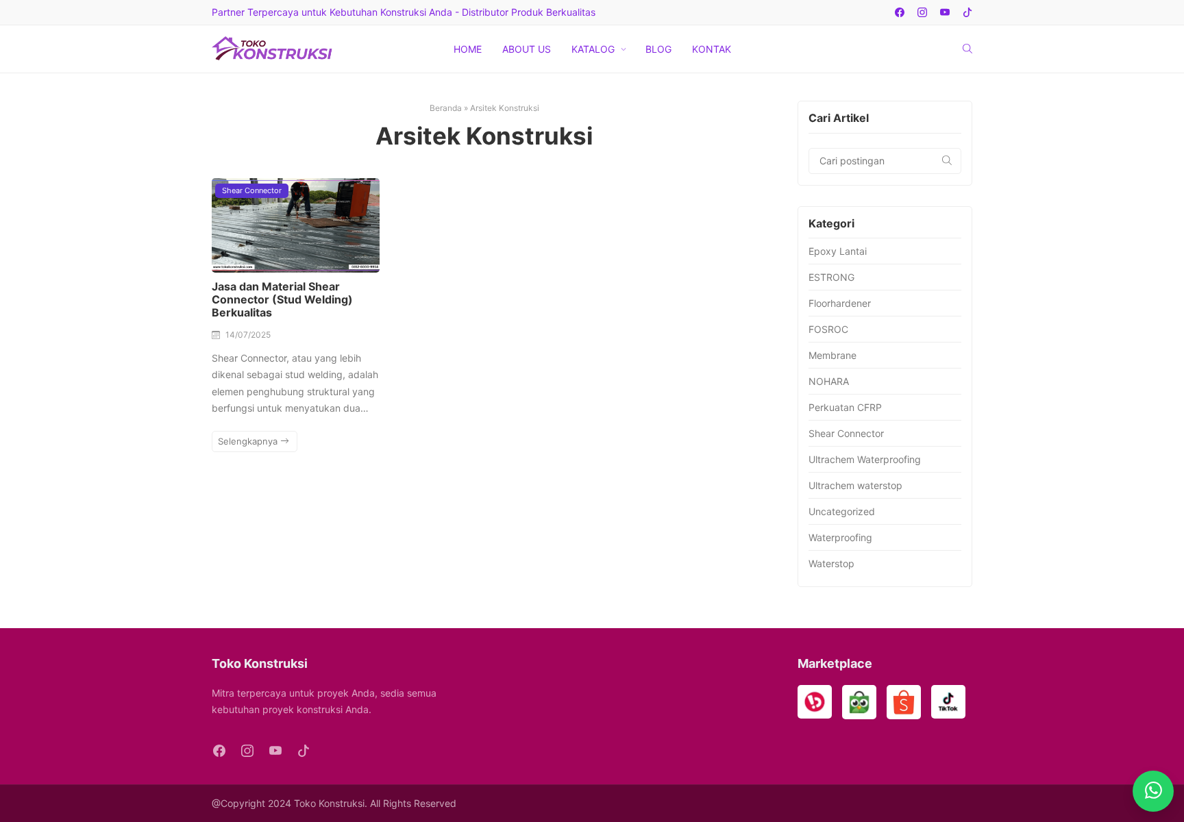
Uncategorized (842, 511)
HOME (468, 49)
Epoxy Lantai (838, 251)
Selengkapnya (249, 441)
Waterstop (831, 563)
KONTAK (711, 49)
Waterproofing (840, 537)
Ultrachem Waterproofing (865, 459)
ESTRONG (831, 277)
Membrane (832, 355)
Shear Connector (252, 190)
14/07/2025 (248, 334)
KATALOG (593, 49)
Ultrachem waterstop (855, 485)
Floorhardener (840, 303)
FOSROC (828, 329)
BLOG (658, 49)
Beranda (446, 108)
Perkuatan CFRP (845, 407)
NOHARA (829, 381)
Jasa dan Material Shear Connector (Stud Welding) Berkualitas (282, 299)
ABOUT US (526, 49)
